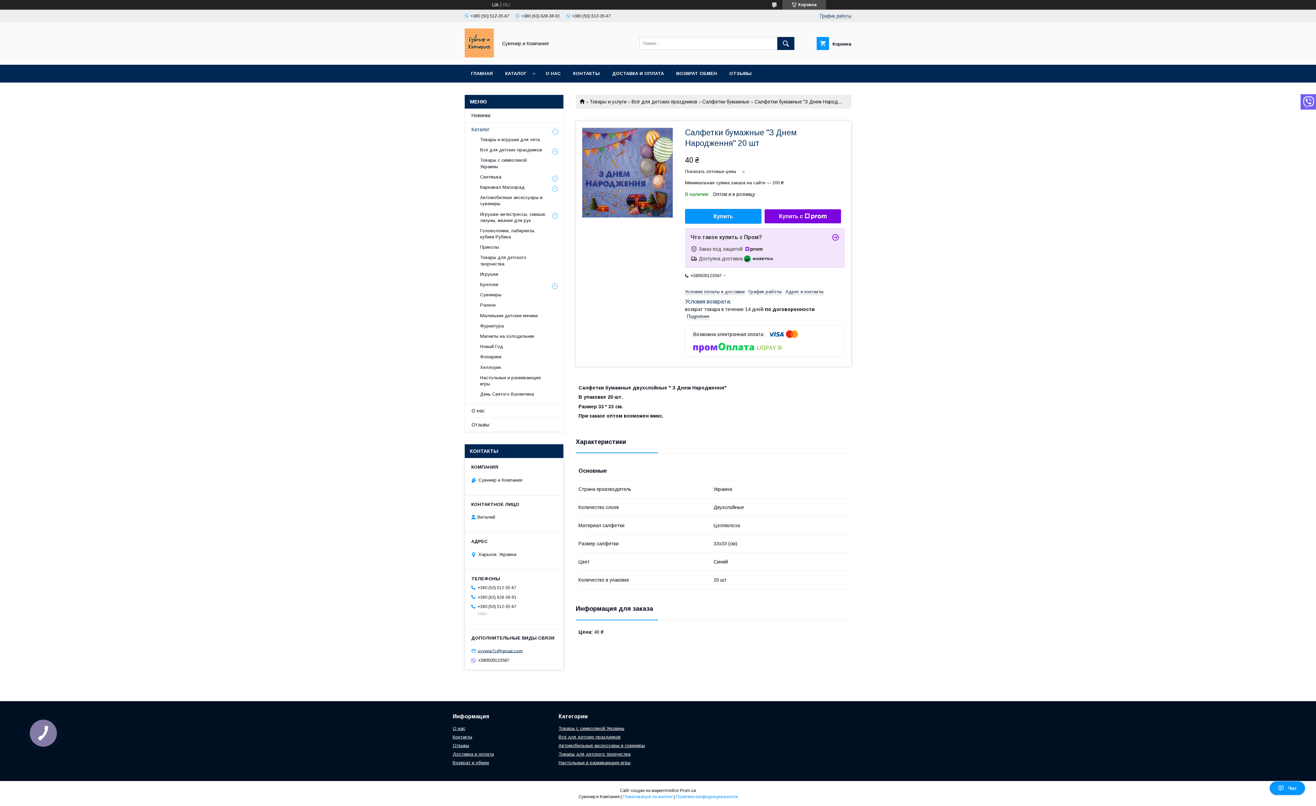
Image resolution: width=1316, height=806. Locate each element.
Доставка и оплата (638, 73)
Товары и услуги (607, 101)
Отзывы (740, 73)
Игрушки (489, 274)
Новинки (481, 115)
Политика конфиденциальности (707, 796)
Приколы (489, 247)
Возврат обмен (696, 73)
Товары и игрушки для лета (510, 139)
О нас (553, 73)
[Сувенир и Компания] (479, 56)
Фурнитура (492, 325)
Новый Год (491, 346)
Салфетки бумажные (726, 101)
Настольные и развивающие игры (510, 380)
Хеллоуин (490, 367)
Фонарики (490, 356)
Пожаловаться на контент (648, 796)
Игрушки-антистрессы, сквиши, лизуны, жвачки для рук (513, 217)
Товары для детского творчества (503, 260)
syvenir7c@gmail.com (500, 650)
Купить (723, 216)
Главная (482, 73)
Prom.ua (688, 790)
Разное (488, 305)
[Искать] (785, 43)
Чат (1292, 788)
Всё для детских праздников (664, 101)
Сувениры (490, 294)
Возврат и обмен (471, 762)
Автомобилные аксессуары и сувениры (511, 200)
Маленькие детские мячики (509, 315)
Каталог (515, 73)
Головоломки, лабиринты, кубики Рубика (507, 233)
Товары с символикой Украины (503, 163)
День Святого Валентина (507, 394)
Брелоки (489, 284)
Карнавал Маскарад (502, 187)
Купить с (791, 216)
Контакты (586, 73)
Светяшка (490, 176)
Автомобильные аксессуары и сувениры (602, 745)
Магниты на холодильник (507, 336)
